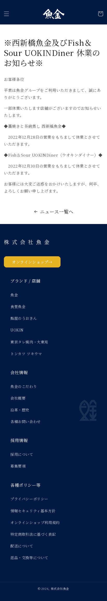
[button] (6, 14)
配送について (21, 545)
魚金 (14, 294)
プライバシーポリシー (29, 498)
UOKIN (17, 330)
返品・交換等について (29, 557)
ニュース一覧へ (56, 211)
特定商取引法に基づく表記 (33, 534)
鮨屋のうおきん (23, 318)
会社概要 (17, 398)
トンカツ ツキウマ (26, 353)
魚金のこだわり (23, 386)
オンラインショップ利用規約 (35, 522)
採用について (21, 454)
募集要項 (17, 466)
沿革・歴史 (19, 409)
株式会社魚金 (60, 588)
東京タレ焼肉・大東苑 (29, 341)
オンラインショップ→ (32, 262)
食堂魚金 (17, 306)
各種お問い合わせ (25, 421)
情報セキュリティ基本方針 (33, 510)
